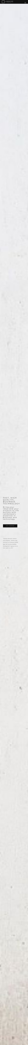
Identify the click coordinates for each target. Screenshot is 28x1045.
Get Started (10, 525)
